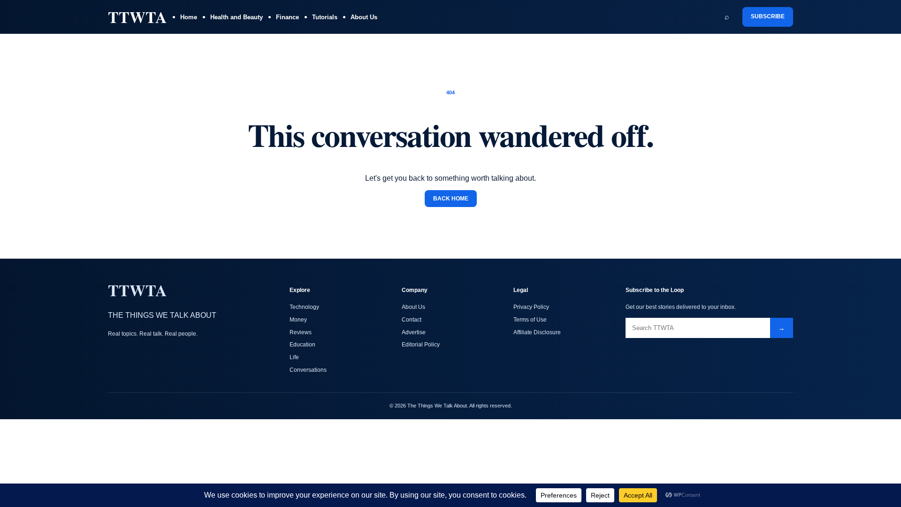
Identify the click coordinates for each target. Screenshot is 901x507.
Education (302, 344)
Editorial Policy (421, 344)
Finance (287, 17)
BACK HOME (450, 198)
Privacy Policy (531, 307)
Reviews (301, 332)
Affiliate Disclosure (537, 332)
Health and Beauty (236, 17)
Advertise (414, 332)
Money (298, 319)
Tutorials (324, 17)
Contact (411, 319)
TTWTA (137, 17)
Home (188, 17)
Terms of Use (530, 319)
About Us (364, 17)
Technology (304, 307)
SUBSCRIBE (768, 16)
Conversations (308, 370)
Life (294, 357)
